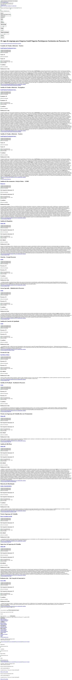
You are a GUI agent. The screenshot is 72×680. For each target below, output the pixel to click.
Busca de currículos (3, 627)
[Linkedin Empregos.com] (11, 641)
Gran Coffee (3, 580)
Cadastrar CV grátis (11, 5)
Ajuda (1, 636)
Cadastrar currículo (3, 624)
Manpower (2, 183)
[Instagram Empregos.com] (4, 641)
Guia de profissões (3, 629)
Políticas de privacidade (4, 619)
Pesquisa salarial (3, 632)
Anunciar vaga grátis (4, 5)
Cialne (1, 259)
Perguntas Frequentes (4, 634)
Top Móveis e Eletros (4, 354)
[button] (36, 64)
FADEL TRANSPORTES (6, 486)
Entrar (15, 5)
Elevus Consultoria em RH (6, 516)
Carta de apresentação (4, 631)
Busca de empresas (3, 623)
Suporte (1, 635)
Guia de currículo (3, 630)
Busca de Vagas (3, 622)
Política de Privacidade (4, 671)
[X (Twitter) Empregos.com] (26, 641)
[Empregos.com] (4, 637)
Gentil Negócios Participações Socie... (8, 48)
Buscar (2, 13)
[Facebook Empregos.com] (18, 641)
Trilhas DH (2, 223)
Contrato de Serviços (3, 620)
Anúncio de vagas (3, 626)
